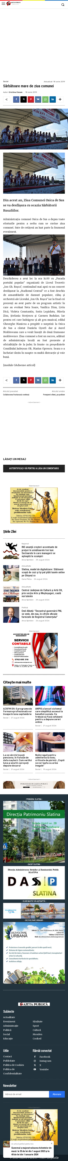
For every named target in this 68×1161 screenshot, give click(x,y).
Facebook (45, 1056)
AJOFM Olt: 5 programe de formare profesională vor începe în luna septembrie (17, 711)
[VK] (38, 99)
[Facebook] (16, 99)
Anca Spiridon (28, 560)
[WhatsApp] (45, 99)
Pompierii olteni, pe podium (54, 395)
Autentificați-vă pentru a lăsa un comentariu (34, 468)
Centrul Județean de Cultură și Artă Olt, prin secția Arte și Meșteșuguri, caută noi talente (42, 593)
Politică (25, 608)
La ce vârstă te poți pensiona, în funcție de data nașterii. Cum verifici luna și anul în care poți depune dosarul (17, 760)
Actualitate (26, 566)
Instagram (45, 1060)
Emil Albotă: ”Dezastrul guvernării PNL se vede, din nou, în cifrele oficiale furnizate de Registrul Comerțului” (42, 613)
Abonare (57, 1094)
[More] (60, 99)
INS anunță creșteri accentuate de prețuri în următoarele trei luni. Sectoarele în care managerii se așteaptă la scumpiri (39, 552)
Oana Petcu (27, 579)
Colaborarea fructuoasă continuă (16, 395)
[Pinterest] (31, 99)
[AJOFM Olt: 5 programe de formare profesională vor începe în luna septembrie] (18, 696)
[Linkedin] (52, 99)
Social (5, 81)
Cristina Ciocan (15, 92)
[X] (23, 99)
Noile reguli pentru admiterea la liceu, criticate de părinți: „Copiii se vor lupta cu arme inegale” (50, 760)
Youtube (44, 1069)
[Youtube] (35, 1069)
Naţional (25, 544)
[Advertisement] (34, 44)
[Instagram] (35, 1061)
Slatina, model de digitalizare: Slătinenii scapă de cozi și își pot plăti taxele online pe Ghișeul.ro (43, 572)
